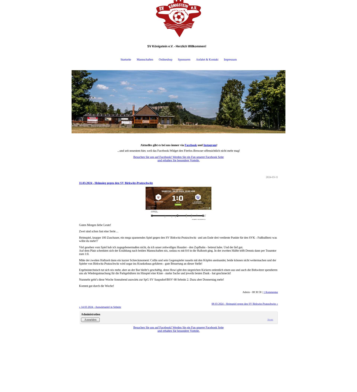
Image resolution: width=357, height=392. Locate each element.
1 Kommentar (270, 292)
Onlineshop (165, 59)
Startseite (125, 59)
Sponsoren (184, 59)
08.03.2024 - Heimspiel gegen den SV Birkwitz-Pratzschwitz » (245, 303)
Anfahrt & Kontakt (207, 59)
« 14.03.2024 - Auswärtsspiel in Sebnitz (100, 306)
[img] (178, 18)
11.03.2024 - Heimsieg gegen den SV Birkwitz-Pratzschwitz (116, 183)
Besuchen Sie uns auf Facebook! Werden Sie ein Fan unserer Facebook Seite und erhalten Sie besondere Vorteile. (178, 158)
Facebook (191, 145)
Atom (270, 319)
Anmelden (90, 319)
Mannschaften (145, 59)
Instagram (209, 145)
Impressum (230, 59)
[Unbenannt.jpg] (178, 204)
